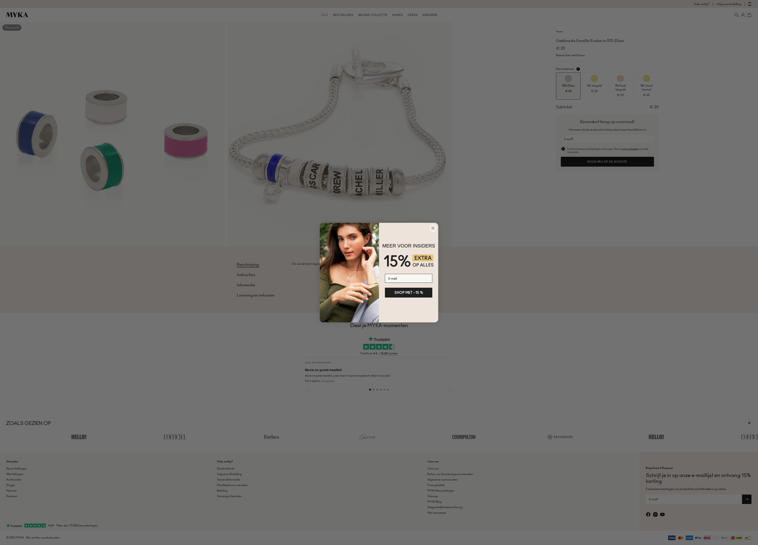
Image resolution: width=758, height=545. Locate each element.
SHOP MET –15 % (408, 292)
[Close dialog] (433, 228)
